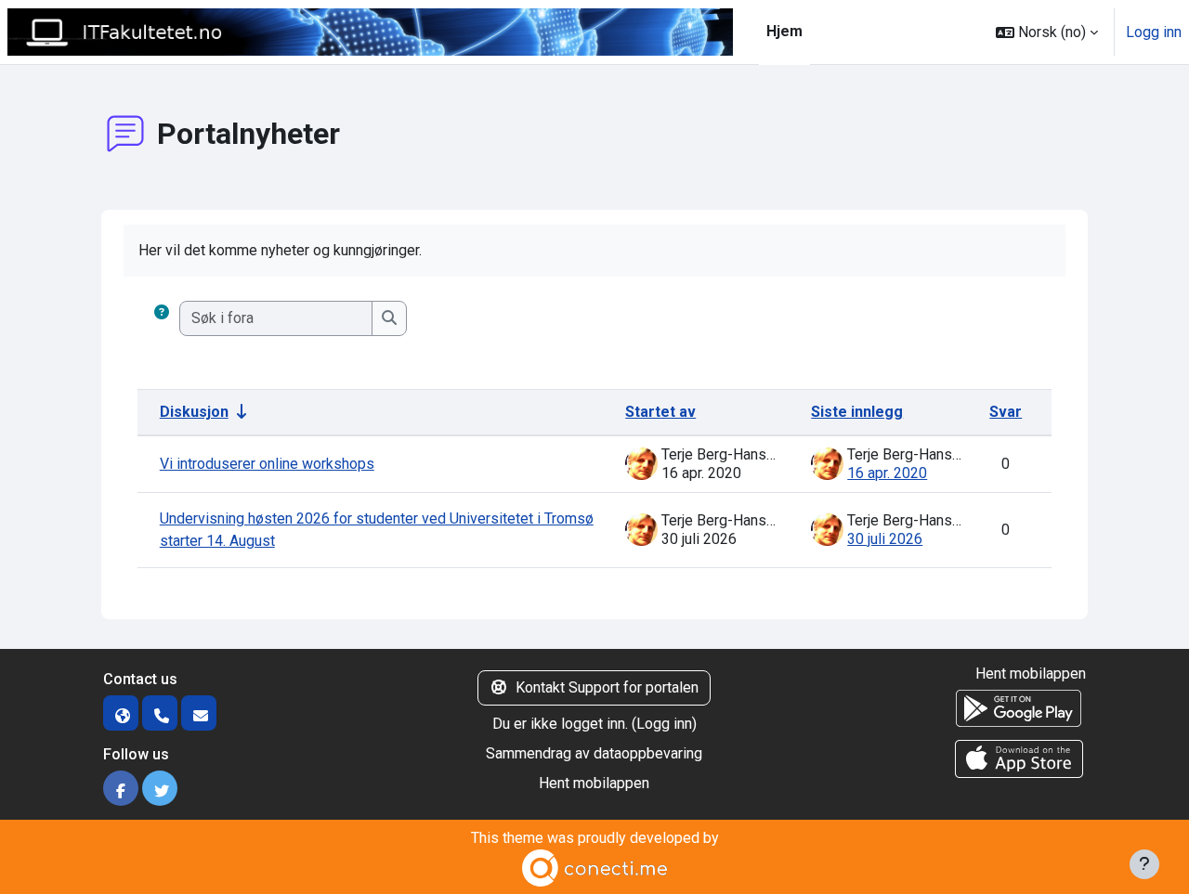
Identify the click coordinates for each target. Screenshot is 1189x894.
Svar (1005, 412)
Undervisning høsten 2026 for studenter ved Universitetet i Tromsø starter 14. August (377, 530)
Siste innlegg (857, 412)
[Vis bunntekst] (1144, 864)
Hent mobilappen (594, 783)
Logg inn (1154, 32)
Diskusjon (194, 412)
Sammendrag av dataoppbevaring (594, 753)
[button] (1047, 32)
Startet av (660, 412)
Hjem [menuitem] (784, 31)
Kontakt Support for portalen (607, 687)
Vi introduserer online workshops (267, 464)
